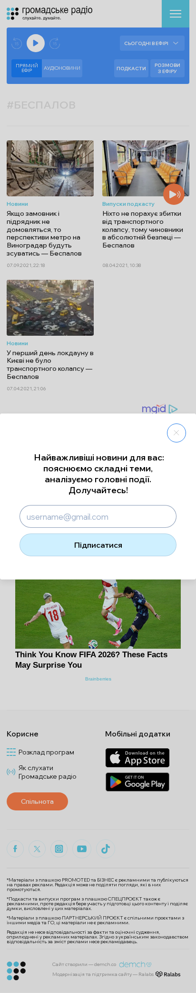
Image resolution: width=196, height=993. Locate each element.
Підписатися (98, 545)
